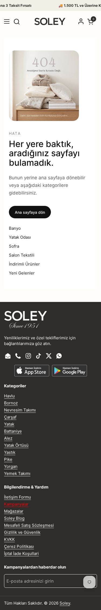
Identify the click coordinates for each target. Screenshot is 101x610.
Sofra (14, 246)
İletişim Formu (17, 497)
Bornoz (11, 402)
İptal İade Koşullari (21, 553)
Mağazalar (13, 511)
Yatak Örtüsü (16, 445)
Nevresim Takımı (20, 410)
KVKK (9, 539)
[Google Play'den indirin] (69, 370)
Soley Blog (14, 518)
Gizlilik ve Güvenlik (22, 532)
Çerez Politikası (19, 546)
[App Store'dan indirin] (31, 370)
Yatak (9, 424)
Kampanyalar (16, 504)
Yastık (9, 452)
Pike (8, 459)
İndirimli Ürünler (24, 264)
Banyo (15, 228)
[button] (16, 21)
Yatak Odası (20, 237)
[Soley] (49, 21)
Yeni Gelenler (22, 273)
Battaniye (13, 431)
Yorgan (11, 466)
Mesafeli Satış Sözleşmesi (29, 525)
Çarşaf (10, 417)
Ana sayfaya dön (30, 212)
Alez (8, 438)
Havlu (9, 395)
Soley (65, 603)
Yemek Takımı (17, 473)
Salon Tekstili (21, 255)
